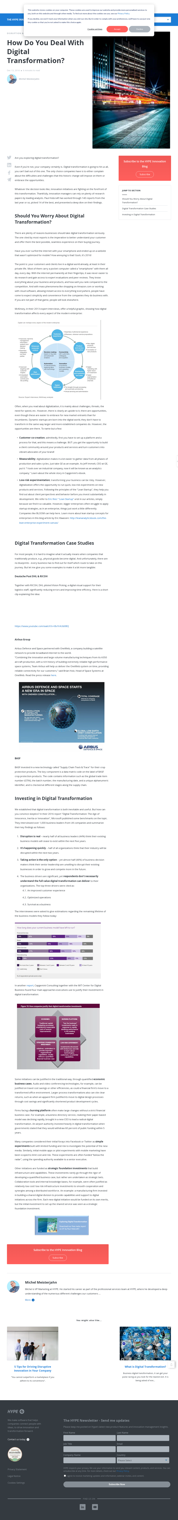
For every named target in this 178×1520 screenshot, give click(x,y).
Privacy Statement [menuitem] (17, 1469)
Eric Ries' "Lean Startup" (61, 499)
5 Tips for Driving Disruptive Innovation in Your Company (32, 1368)
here (53, 675)
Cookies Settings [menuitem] (16, 1482)
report (30, 985)
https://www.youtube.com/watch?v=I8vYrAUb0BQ (42, 626)
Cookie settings (94, 29)
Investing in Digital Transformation (138, 214)
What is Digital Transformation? (145, 1367)
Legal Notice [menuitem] (14, 1476)
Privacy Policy (123, 13)
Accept (117, 29)
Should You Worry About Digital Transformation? (137, 200)
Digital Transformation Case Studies (139, 208)
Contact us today (16, 1439)
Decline (139, 29)
